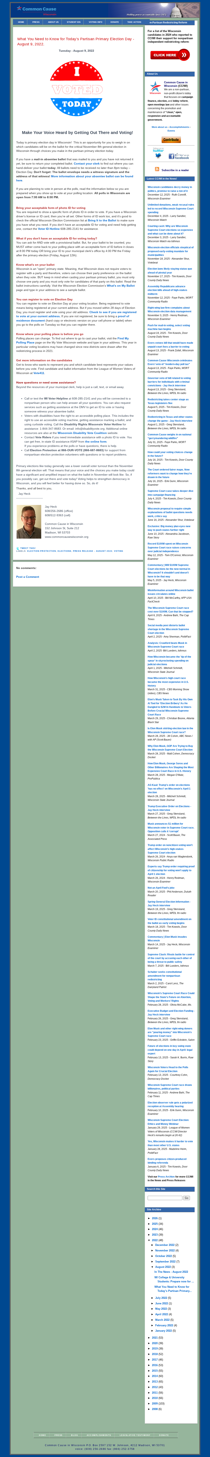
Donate (115, 22)
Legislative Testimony (135, 1435)
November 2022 (165, 1250)
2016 (155, 1365)
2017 (155, 1359)
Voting (118, 551)
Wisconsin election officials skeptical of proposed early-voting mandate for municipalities (171, 251)
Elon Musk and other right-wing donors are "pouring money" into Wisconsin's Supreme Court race (170, 1032)
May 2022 (161, 1308)
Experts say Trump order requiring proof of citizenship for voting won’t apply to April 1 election (171, 870)
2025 (155, 1223)
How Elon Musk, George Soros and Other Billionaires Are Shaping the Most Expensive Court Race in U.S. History (171, 767)
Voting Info (95, 22)
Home (21, 22)
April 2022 (162, 1314)
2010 (155, 1398)
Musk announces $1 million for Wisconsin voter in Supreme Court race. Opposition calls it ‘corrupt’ (171, 827)
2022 (155, 1240)
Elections (64, 551)
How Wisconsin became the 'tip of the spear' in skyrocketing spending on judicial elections (169, 660)
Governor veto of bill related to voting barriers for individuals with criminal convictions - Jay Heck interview (169, 382)
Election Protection (41, 551)
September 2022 (165, 1261)
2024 (155, 1229)
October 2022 (164, 1256)
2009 (155, 1403)
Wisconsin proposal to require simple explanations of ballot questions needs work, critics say (170, 512)
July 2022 (161, 1297)
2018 (155, 1354)
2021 (155, 1337)
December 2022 (165, 1244)
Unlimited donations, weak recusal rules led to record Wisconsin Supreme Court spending (171, 208)
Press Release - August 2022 (92, 551)
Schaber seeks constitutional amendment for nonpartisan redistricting (165, 976)
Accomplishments (99, 1435)
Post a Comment (27, 576)
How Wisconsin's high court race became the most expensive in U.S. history (168, 682)
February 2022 (164, 1325)
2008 (155, 1409)
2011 (155, 1392)
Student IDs (74, 22)
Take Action (134, 22)
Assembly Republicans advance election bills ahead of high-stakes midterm (167, 290)
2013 (155, 1381)
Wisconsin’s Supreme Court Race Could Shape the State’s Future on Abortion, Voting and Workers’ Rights (171, 997)
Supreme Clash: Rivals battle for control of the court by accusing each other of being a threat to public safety (171, 958)
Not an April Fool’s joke (161, 887)
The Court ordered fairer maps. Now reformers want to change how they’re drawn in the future (170, 473)
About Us (53, 22)
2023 (155, 1234)
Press (36, 22)
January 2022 (164, 1330)
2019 (155, 1348)
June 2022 (162, 1303)
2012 (155, 1387)
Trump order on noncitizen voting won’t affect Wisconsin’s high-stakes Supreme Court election (170, 849)
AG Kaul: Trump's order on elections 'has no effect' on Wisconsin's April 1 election (169, 789)
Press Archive (166, 1176)
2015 (155, 1370)
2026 (155, 1218)
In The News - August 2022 (171, 1271)
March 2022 (162, 1319)
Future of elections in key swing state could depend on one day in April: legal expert (170, 1050)
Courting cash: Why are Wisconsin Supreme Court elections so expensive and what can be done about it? (170, 230)
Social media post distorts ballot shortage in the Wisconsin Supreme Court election (168, 629)
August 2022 (163, 1266)
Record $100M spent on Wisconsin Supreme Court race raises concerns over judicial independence (169, 547)
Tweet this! (28, 548)
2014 (155, 1376)
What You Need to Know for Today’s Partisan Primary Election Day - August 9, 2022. (75, 41)
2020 (155, 1343)
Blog (74, 1435)
